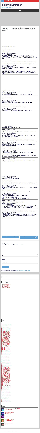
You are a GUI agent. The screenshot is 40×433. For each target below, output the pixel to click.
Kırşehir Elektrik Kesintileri (6, 370)
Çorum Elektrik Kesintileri (6, 344)
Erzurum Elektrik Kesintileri (6, 351)
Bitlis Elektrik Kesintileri (5, 339)
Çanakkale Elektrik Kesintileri (6, 342)
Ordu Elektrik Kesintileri (5, 382)
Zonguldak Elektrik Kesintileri (6, 401)
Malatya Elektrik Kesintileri (6, 374)
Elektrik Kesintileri (12, 5)
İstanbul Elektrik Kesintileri (6, 284)
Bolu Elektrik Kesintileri (5, 340)
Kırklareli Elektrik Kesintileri (6, 369)
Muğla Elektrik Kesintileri (6, 378)
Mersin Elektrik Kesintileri (6, 377)
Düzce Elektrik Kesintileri (6, 347)
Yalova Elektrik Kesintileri (6, 399)
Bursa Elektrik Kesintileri (6, 286)
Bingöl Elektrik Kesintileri (6, 338)
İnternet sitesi (4, 262)
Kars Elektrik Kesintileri (5, 364)
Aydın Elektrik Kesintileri (6, 332)
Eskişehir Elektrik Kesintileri (6, 352)
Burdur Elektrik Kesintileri (6, 341)
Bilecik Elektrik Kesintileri (6, 337)
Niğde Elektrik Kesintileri (6, 381)
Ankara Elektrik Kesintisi (6, 287)
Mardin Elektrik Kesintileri (6, 376)
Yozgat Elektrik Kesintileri (6, 400)
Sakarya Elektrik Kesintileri (6, 385)
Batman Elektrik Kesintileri (6, 335)
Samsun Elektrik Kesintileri (6, 386)
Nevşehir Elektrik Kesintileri (6, 380)
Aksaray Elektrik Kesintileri (6, 327)
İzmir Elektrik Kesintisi (5, 285)
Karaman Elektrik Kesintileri (6, 363)
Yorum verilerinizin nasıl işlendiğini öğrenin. (23, 270)
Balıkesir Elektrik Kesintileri (6, 333)
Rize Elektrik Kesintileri (5, 384)
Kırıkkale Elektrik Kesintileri (6, 368)
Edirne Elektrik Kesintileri (6, 348)
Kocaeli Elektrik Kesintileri (6, 371)
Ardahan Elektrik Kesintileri (6, 330)
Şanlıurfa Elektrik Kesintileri (6, 387)
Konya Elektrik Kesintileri (6, 372)
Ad (3, 255)
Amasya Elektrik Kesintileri (6, 328)
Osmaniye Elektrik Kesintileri (6, 383)
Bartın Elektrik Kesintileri (6, 334)
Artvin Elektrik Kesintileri (6, 331)
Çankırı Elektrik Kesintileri (6, 343)
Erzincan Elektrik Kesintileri (6, 350)
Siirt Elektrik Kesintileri (5, 388)
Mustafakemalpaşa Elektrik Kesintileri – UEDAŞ (12, 408)
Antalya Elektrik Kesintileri (6, 329)
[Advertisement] (20, 19)
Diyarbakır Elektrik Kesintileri (6, 346)
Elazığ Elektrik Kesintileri (6, 349)
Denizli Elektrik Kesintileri (6, 345)
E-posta (3, 259)
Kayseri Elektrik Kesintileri (6, 366)
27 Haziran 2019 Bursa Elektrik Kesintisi (11, 236)
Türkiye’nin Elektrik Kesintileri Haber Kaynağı (12, 1)
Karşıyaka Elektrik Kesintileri (9, 412)
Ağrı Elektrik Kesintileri (5, 326)
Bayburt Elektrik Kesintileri (6, 336)
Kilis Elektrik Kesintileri (5, 367)
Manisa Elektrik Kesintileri (6, 375)
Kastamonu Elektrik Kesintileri (6, 365)
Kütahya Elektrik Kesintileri (6, 373)
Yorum (3, 246)
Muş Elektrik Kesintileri (5, 379)
